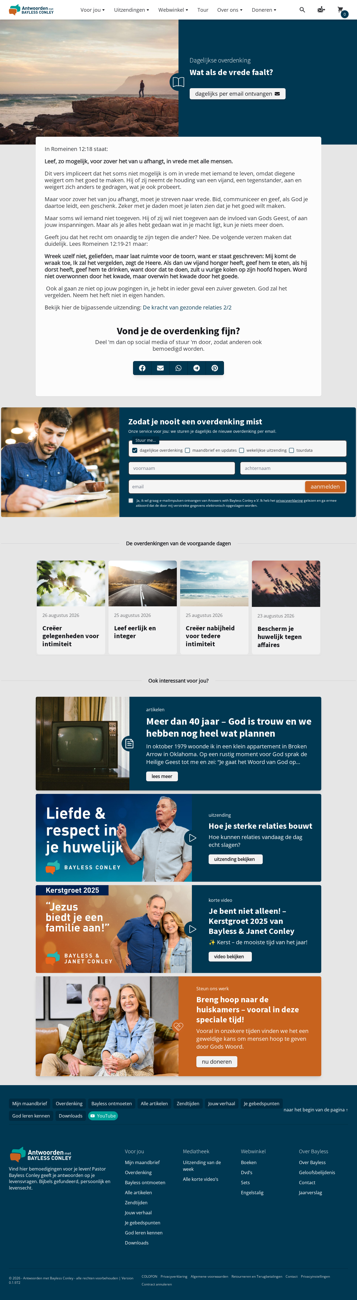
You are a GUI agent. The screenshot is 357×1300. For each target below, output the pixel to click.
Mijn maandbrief (29, 1103)
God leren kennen (31, 1116)
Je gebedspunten (261, 1103)
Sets (245, 1182)
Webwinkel (171, 9)
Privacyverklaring (174, 1276)
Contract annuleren (157, 1284)
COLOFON (149, 1276)
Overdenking (69, 1103)
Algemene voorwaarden (209, 1276)
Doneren (262, 9)
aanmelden (325, 486)
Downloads (71, 1116)
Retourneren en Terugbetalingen (256, 1276)
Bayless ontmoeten (111, 1103)
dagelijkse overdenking (161, 450)
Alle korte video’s (200, 1179)
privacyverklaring (289, 500)
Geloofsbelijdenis (317, 1172)
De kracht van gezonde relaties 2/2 (187, 307)
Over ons (227, 9)
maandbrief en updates (214, 450)
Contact (307, 1182)
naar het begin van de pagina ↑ (316, 1110)
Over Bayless (312, 1162)
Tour (202, 9)
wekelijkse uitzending (267, 450)
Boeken (249, 1162)
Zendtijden (188, 1103)
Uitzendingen (129, 9)
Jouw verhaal (221, 1103)
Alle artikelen (154, 1103)
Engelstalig (252, 1193)
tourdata (304, 450)
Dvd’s (246, 1172)
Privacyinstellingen (315, 1276)
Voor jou (91, 9)
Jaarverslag (310, 1193)
